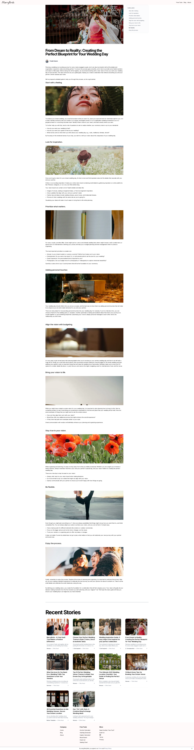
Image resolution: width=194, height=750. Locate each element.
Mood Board (83, 737)
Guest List (82, 740)
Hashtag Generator (85, 732)
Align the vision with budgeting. (136, 20)
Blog (185, 2)
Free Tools (179, 2)
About (189, 2)
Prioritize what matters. (134, 15)
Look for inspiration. (134, 13)
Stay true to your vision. (135, 25)
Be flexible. (132, 27)
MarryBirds (8, 2)
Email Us (101, 732)
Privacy (101, 739)
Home (62, 730)
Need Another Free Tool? (106, 730)
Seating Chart (84, 742)
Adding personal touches (135, 18)
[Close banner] (192, 748)
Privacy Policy (107, 748)
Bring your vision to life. (135, 23)
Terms (101, 737)
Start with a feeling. (133, 10)
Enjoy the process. (133, 30)
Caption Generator (85, 735)
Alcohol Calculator (85, 730)
